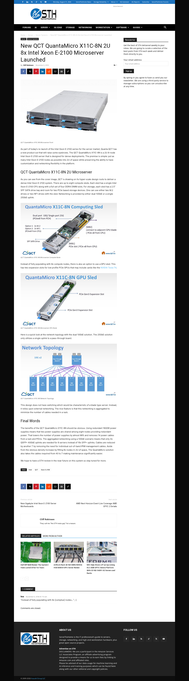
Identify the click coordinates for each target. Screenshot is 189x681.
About (113, 2)
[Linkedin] (27, 2)
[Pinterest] (36, 71)
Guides (136, 27)
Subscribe (145, 2)
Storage (70, 27)
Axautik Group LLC (38, 678)
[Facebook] (23, 2)
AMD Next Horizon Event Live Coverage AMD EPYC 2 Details (96, 505)
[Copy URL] (68, 71)
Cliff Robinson (28, 65)
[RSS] (32, 2)
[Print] (61, 71)
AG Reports (136, 2)
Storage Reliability (100, 2)
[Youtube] (45, 2)
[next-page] (27, 578)
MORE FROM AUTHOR (52, 536)
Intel (30, 470)
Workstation (103, 27)
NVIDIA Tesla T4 (108, 267)
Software (121, 27)
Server (44, 27)
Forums (27, 27)
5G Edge (58, 27)
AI (36, 27)
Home (23, 35)
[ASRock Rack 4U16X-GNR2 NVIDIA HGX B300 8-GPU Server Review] (69, 552)
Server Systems (42, 35)
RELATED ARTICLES (31, 536)
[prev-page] (22, 578)
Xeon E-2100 (45, 470)
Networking (85, 27)
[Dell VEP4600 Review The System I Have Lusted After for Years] (36, 552)
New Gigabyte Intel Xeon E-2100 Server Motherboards (38, 505)
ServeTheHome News (83, 2)
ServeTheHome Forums (160, 2)
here (113, 666)
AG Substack (124, 2)
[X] (41, 2)
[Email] (55, 71)
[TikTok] (36, 2)
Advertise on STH (67, 648)
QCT (36, 470)
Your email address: (133, 60)
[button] (165, 27)
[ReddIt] (49, 71)
